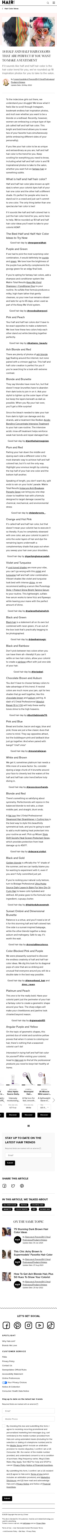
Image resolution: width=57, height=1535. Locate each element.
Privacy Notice (22, 1483)
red (30, 361)
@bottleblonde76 (37, 715)
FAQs (4, 1356)
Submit (10, 1163)
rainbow (22, 661)
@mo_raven (28, 984)
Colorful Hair (37, 1205)
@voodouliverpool (37, 311)
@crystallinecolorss (37, 944)
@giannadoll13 (37, 1020)
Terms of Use (37, 1474)
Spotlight (9, 1336)
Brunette (7, 1209)
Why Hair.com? (8, 1341)
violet (38, 571)
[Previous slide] (3, 1100)
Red (34, 1209)
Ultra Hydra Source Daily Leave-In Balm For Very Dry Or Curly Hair (28, 887)
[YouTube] (39, 1325)
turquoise (11, 575)
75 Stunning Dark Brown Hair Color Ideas (31, 1231)
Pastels (24, 1205)
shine (32, 582)
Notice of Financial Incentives (39, 1465)
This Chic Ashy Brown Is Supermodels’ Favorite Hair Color (33, 1253)
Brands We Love (9, 1345)
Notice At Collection (11, 1386)
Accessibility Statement (12, 1373)
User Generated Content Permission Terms (28, 1528)
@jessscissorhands (37, 787)
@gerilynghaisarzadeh (37, 556)
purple (45, 257)
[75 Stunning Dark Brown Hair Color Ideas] (6, 1232)
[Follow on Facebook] (6, 1325)
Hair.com (18, 1060)
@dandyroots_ (37, 513)
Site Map (22, 1531)
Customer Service (14, 1351)
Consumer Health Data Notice (15, 1391)
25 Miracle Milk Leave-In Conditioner (29, 1092)
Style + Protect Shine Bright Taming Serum (27, 590)
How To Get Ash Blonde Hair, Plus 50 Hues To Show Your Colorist (33, 1275)
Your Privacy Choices (17, 1382)
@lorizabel (37, 672)
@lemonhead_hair (35, 980)
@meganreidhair (37, 243)
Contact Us (7, 1365)
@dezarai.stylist (37, 851)
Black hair (11, 622)
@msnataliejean (37, 751)
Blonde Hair (45, 1209)
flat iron (12, 815)
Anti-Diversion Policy (10, 1531)
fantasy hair (38, 169)
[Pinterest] (17, 1325)
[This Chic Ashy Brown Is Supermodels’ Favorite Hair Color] (6, 1254)
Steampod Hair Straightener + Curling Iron (27, 819)
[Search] (47, 2)
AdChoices (26, 1523)
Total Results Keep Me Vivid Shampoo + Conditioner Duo (44, 1092)
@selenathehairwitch (37, 611)
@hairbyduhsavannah (37, 905)
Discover (13, 1115)
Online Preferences (11, 1378)
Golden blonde (13, 862)
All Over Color (10, 1205)
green (14, 261)
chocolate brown (14, 697)
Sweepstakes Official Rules (14, 1369)
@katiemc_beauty (37, 343)
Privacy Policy (8, 1361)
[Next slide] (53, 1100)
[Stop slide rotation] (28, 1125)
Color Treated (22, 1209)
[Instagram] (28, 1325)
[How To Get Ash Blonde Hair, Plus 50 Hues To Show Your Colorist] (6, 1276)
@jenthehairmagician (37, 441)
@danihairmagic (37, 639)
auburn (31, 697)
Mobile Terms (16, 1445)
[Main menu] (53, 3)
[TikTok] (50, 1325)
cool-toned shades (17, 567)
